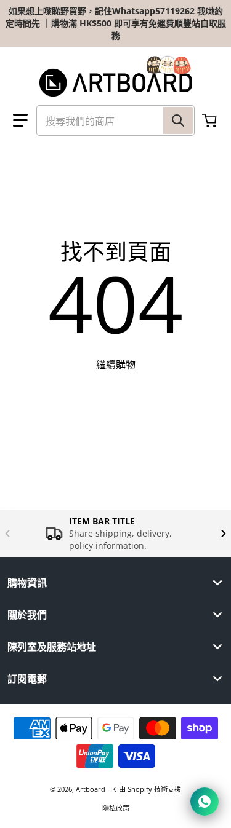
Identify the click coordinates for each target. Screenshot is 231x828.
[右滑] (223, 533)
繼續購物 (116, 364)
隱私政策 (115, 808)
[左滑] (7, 533)
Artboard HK (96, 789)
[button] (20, 120)
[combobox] (115, 120)
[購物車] (211, 120)
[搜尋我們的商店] (178, 120)
